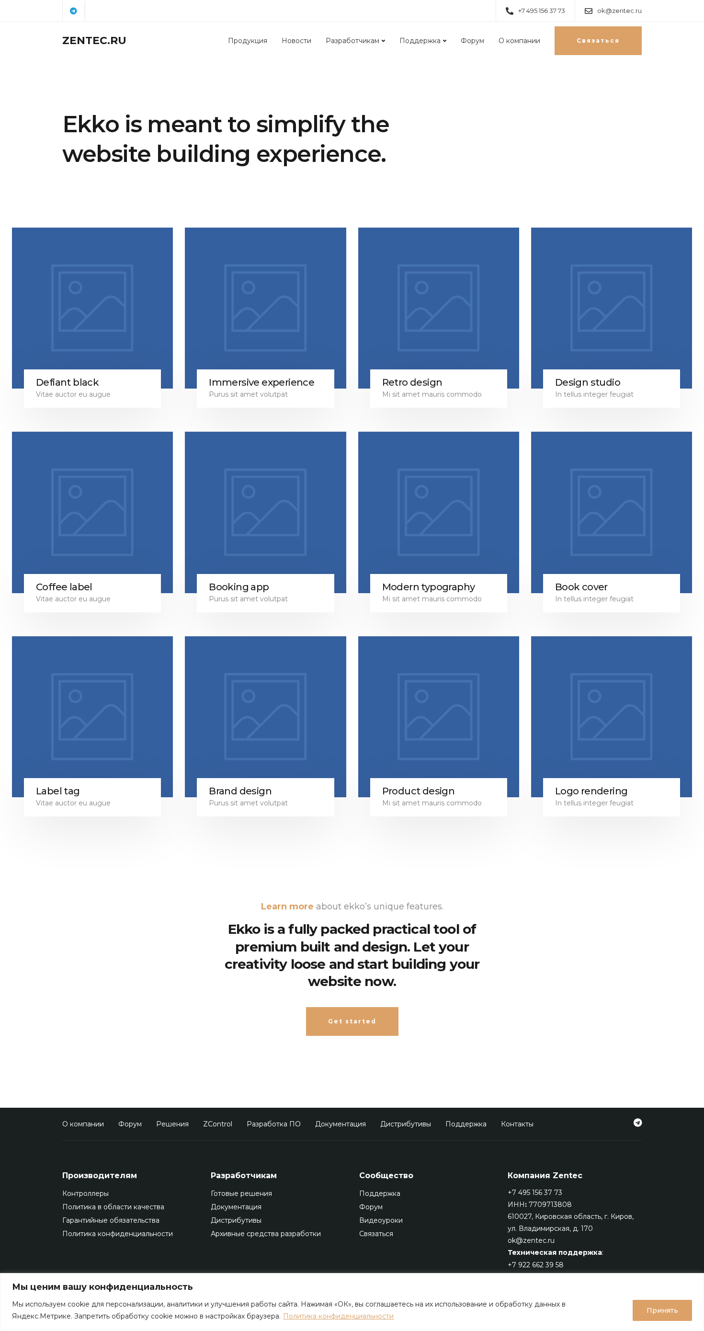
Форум (472, 40)
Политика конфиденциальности (338, 1316)
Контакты (517, 1124)
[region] (352, 1302)
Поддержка (420, 40)
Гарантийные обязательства (110, 1220)
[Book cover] (611, 512)
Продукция (247, 40)
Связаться (376, 1233)
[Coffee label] (92, 512)
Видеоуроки (381, 1220)
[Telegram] (74, 11)
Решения (172, 1124)
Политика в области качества (113, 1207)
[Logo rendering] (611, 716)
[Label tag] (92, 716)
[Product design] (438, 716)
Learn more (287, 906)
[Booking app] (265, 512)
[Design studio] (611, 308)
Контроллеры (85, 1193)
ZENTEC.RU (94, 40)
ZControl (217, 1124)
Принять (662, 1310)
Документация (340, 1124)
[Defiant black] (92, 308)
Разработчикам (352, 40)
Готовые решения (241, 1193)
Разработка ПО (274, 1124)
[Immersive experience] (265, 308)
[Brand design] (265, 716)
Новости (296, 40)
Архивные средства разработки (266, 1233)
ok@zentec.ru (531, 1240)
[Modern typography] (438, 512)
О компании (519, 40)
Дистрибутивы (405, 1124)
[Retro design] (438, 308)
